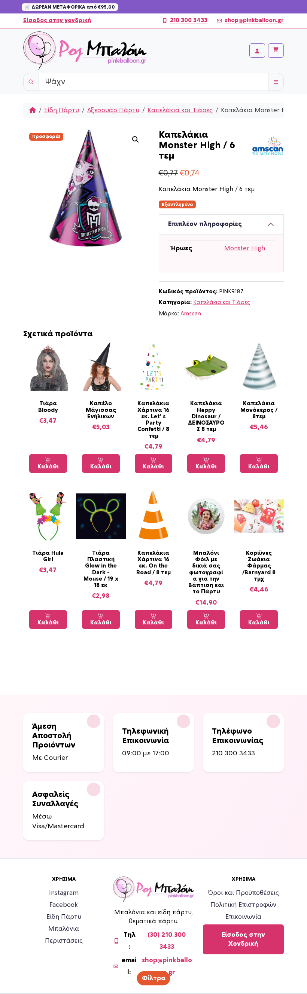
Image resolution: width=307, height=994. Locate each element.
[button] (135, 139)
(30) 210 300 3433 (167, 941)
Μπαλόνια (63, 929)
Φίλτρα (153, 978)
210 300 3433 (188, 20)
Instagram (64, 893)
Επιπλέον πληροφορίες (205, 224)
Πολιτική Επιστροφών (243, 905)
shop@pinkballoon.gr (254, 20)
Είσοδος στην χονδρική (57, 20)
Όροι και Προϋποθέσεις (243, 893)
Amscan (190, 313)
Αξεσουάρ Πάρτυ (113, 110)
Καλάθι (48, 467)
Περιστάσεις (64, 941)
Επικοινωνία (243, 917)
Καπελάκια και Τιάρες (180, 110)
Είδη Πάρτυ (61, 110)
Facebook (63, 905)
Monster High (244, 248)
